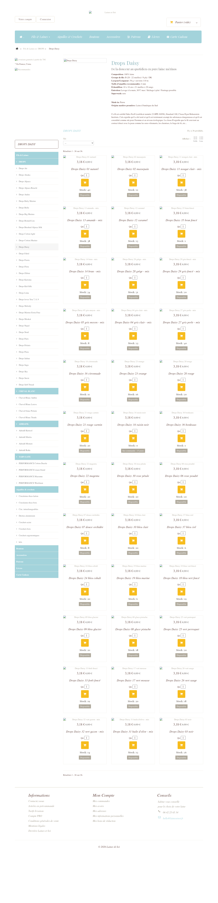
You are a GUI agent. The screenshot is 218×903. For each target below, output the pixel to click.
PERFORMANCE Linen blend (31, 469)
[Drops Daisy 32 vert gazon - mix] (84, 719)
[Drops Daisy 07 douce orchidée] (84, 514)
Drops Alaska (24, 174)
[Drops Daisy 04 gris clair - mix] (133, 310)
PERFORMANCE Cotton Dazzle (32, 463)
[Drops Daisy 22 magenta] (84, 463)
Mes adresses (99, 810)
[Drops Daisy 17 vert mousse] (133, 668)
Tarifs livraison (36, 810)
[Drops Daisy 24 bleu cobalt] (84, 565)
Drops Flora (23, 266)
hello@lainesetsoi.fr (173, 818)
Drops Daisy (23, 246)
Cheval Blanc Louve (27, 404)
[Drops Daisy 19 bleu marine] (133, 565)
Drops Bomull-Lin (26, 220)
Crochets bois (24, 528)
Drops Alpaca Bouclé (27, 187)
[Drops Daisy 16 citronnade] (84, 361)
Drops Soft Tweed (26, 384)
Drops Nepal (24, 325)
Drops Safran (24, 358)
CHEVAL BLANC (26, 391)
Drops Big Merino (26, 214)
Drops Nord (23, 332)
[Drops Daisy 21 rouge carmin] (84, 412)
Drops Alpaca (24, 181)
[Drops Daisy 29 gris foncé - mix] (181, 259)
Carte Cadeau (22, 574)
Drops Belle (23, 207)
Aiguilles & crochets (25, 489)
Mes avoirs (98, 806)
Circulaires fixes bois (27, 502)
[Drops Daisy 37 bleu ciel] (181, 514)
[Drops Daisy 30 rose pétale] (133, 463)
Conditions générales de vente (43, 820)
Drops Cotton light (26, 233)
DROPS (22, 161)
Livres (19, 568)
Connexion (45, 19)
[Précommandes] (36, 103)
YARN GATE (24, 456)
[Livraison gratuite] (36, 58)
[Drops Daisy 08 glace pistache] (133, 617)
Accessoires (21, 554)
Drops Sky (23, 371)
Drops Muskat (24, 319)
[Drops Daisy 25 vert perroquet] (181, 617)
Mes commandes (101, 801)
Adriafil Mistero (25, 443)
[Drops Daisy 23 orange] (133, 361)
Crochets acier (24, 522)
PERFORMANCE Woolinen (30, 482)
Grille (195, 141)
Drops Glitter (24, 273)
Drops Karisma (24, 279)
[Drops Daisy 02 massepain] (133, 156)
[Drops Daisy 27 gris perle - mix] (181, 310)
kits (20, 541)
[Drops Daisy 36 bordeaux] (181, 412)
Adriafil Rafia (24, 450)
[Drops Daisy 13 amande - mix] (84, 208)
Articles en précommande (41, 806)
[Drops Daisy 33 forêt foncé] (84, 668)
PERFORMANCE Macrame (30, 476)
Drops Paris (23, 338)
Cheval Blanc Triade (27, 417)
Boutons (20, 548)
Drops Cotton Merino (27, 240)
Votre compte (25, 19)
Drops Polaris (24, 345)
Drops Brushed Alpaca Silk (30, 227)
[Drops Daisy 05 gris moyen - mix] (84, 310)
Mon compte (103, 795)
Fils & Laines (22, 155)
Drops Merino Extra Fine (29, 312)
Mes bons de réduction (104, 820)
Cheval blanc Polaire (27, 410)
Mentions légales (36, 825)
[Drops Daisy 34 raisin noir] (133, 412)
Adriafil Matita (25, 437)
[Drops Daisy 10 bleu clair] (133, 514)
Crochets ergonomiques (28, 535)
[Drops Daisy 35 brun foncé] (181, 208)
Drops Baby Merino (27, 201)
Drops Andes (24, 194)
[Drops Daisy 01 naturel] (84, 156)
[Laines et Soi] (109, 19)
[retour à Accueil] (17, 49)
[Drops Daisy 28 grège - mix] (133, 259)
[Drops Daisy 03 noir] (181, 719)
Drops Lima (23, 292)
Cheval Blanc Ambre (27, 397)
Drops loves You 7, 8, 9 (28, 299)
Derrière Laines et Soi (39, 830)
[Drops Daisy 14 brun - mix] (84, 259)
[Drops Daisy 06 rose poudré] (181, 463)
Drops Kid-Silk (25, 286)
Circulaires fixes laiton (28, 496)
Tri (64, 138)
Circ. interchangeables (28, 509)
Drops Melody (24, 305)
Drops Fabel (23, 253)
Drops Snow (23, 378)
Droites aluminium (26, 515)
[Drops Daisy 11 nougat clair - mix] (181, 156)
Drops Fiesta (24, 260)
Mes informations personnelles (108, 815)
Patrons (19, 561)
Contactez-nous (36, 801)
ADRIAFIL (23, 423)
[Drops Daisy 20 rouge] (181, 361)
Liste (201, 141)
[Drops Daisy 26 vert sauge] (181, 668)
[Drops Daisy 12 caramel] (133, 208)
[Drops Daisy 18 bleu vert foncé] (181, 565)
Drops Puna (23, 351)
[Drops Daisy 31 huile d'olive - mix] (133, 719)
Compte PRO (35, 815)
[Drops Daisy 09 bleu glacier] (84, 617)
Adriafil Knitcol (25, 430)
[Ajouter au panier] (85, 182)
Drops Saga (23, 364)
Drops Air (22, 168)
